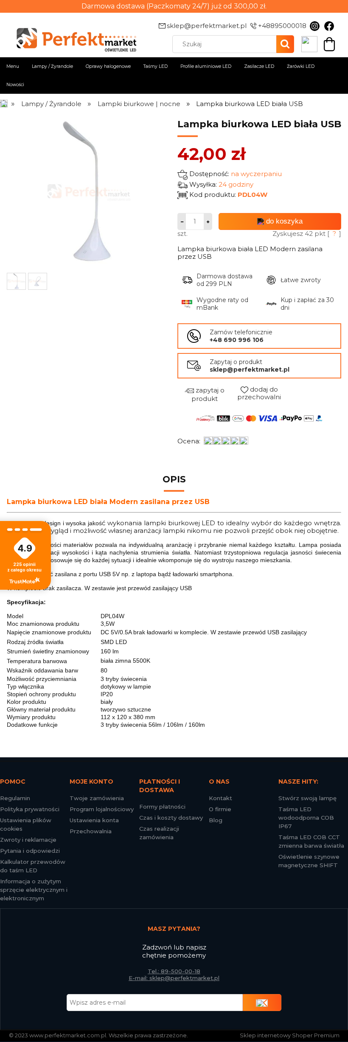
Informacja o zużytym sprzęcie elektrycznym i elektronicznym (33, 890)
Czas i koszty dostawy (171, 817)
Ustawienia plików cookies (25, 824)
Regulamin (15, 798)
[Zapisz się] (262, 1002)
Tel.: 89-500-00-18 (174, 971)
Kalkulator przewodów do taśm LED (32, 866)
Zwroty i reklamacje (28, 839)
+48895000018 (282, 26)
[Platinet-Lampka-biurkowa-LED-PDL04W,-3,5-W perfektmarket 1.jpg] (37, 281)
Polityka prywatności (29, 809)
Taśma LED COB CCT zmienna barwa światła (311, 841)
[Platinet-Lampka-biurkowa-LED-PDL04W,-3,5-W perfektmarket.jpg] (16, 281)
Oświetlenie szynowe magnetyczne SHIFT (309, 860)
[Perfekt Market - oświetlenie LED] (72, 34)
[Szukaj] (285, 44)
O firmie (220, 809)
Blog (215, 820)
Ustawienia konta (94, 820)
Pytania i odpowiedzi (30, 850)
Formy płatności (162, 806)
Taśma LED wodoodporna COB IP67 (306, 817)
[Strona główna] (4, 103)
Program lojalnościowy (102, 809)
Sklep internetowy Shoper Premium (290, 1035)
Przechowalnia (91, 831)
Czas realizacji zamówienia (159, 832)
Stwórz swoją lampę (307, 798)
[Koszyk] (329, 43)
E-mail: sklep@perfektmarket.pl (174, 978)
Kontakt (220, 798)
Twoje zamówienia (97, 798)
